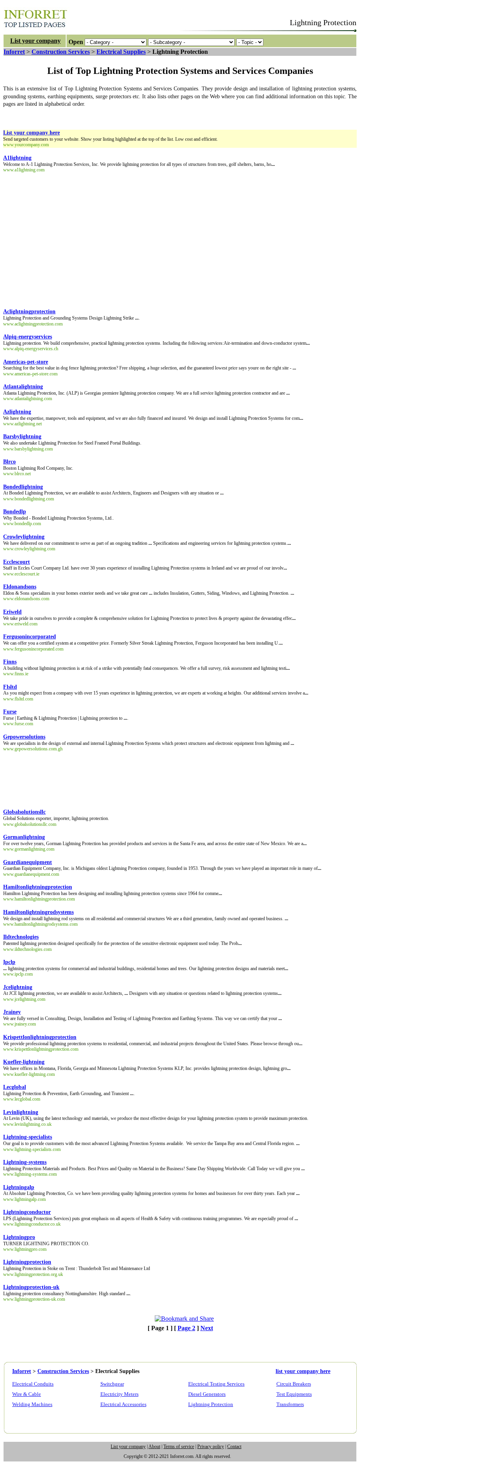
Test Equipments (294, 1394)
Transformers (290, 1404)
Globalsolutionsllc (24, 812)
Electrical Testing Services (216, 1384)
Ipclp (9, 962)
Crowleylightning (23, 537)
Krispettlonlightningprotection (39, 1037)
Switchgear (112, 1384)
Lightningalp (18, 1187)
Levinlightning (20, 1112)
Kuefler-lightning (23, 1062)
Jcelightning (17, 987)
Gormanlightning (24, 837)
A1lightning (17, 158)
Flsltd (10, 687)
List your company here (31, 133)
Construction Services (61, 51)
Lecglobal (14, 1087)
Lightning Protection (210, 1404)
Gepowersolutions (24, 737)
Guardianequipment (27, 862)
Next (206, 1328)
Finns (10, 662)
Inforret (14, 51)
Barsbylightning (22, 436)
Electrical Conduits (33, 1384)
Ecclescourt (16, 562)
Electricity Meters (119, 1394)
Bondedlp (14, 512)
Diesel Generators (207, 1394)
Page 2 (186, 1328)
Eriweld (12, 612)
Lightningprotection (27, 1262)
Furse (10, 712)
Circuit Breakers (293, 1384)
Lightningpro (19, 1237)
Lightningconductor (27, 1212)
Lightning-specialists (27, 1137)
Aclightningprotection (29, 311)
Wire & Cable (26, 1394)
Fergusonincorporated (29, 637)
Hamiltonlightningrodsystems (38, 912)
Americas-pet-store (25, 362)
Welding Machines (32, 1404)
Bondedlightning (23, 487)
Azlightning (17, 412)
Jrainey (12, 1012)
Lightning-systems (24, 1162)
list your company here (303, 1371)
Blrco (9, 462)
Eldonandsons (19, 587)
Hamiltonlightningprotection (37, 887)
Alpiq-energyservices (27, 337)
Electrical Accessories (123, 1404)
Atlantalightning (23, 387)
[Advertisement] (146, 116)
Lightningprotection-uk (31, 1287)
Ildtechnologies (21, 937)
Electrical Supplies (121, 51)
